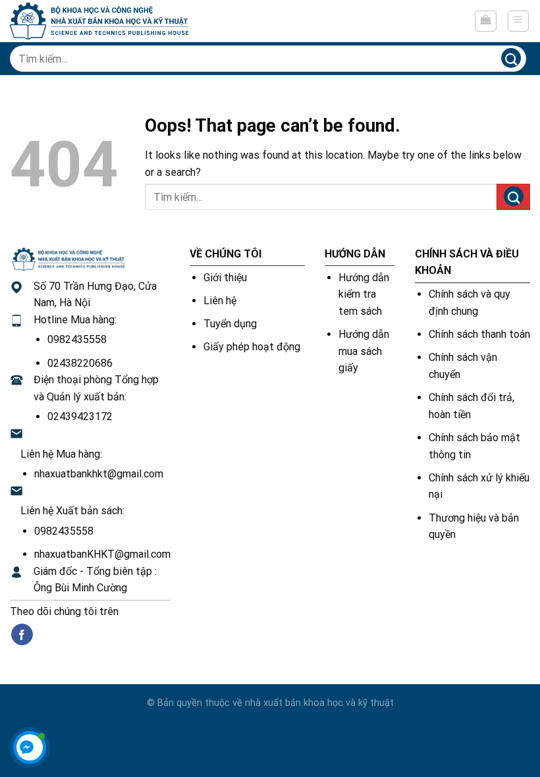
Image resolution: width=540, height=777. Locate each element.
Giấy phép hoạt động (251, 346)
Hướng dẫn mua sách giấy (363, 351)
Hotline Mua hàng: (75, 319)
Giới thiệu (225, 277)
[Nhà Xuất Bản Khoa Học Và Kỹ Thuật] (99, 21)
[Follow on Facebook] (22, 635)
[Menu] (518, 21)
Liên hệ (219, 300)
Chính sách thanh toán (479, 334)
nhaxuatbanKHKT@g (82, 554)
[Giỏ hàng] (486, 21)
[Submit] (510, 58)
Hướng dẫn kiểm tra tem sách (363, 294)
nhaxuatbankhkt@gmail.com (98, 474)
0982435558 (77, 339)
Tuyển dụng (230, 323)
